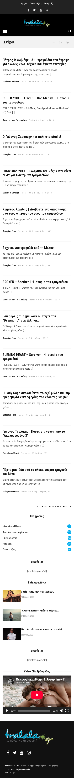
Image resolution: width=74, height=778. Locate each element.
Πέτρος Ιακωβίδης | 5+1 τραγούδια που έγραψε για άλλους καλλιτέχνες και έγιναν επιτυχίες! (36, 62)
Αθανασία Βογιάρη (11, 193)
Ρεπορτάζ (48, 3)
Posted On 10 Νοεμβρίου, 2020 (36, 82)
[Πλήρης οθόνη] (67, 710)
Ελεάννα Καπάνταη (11, 82)
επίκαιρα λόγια (10, 538)
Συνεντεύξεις (35, 3)
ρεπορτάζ (7, 543)
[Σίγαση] (61, 710)
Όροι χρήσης (53, 766)
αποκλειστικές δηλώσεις (15, 532)
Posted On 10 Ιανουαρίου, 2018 (33, 155)
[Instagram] (47, 10)
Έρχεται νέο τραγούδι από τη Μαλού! (28, 248)
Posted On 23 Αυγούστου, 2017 (44, 300)
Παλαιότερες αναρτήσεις (54, 507)
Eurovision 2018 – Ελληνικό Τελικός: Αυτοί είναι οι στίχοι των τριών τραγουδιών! (37, 173)
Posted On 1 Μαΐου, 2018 (41, 120)
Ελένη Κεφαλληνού (11, 453)
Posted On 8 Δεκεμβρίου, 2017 (36, 193)
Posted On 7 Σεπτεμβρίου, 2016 (34, 415)
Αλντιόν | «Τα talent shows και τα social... (42, 629)
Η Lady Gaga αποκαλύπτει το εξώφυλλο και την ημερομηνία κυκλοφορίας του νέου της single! (36, 395)
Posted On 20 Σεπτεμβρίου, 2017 (34, 265)
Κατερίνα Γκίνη (9, 154)
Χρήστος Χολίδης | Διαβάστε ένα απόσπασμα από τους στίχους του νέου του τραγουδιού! (34, 211)
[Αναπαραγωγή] (7, 710)
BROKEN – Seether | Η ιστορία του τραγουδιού (35, 282)
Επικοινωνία (10, 766)
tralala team (22, 766)
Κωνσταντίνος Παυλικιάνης (15, 120)
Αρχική (24, 3)
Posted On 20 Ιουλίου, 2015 (35, 453)
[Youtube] (41, 10)
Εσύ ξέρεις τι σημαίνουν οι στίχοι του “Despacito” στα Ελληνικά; (29, 318)
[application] (37, 695)
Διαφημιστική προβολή (37, 766)
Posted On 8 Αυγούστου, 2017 (33, 338)
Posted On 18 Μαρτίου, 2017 (43, 376)
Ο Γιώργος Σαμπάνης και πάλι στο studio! (32, 137)
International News (12, 526)
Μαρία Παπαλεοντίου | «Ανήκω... (38, 591)
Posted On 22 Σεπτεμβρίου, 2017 (34, 231)
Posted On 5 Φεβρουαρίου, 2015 (37, 492)
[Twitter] (15, 752)
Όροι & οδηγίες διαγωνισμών (18, 769)
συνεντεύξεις (9, 549)
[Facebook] (8, 752)
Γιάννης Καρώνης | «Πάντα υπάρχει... (40, 610)
